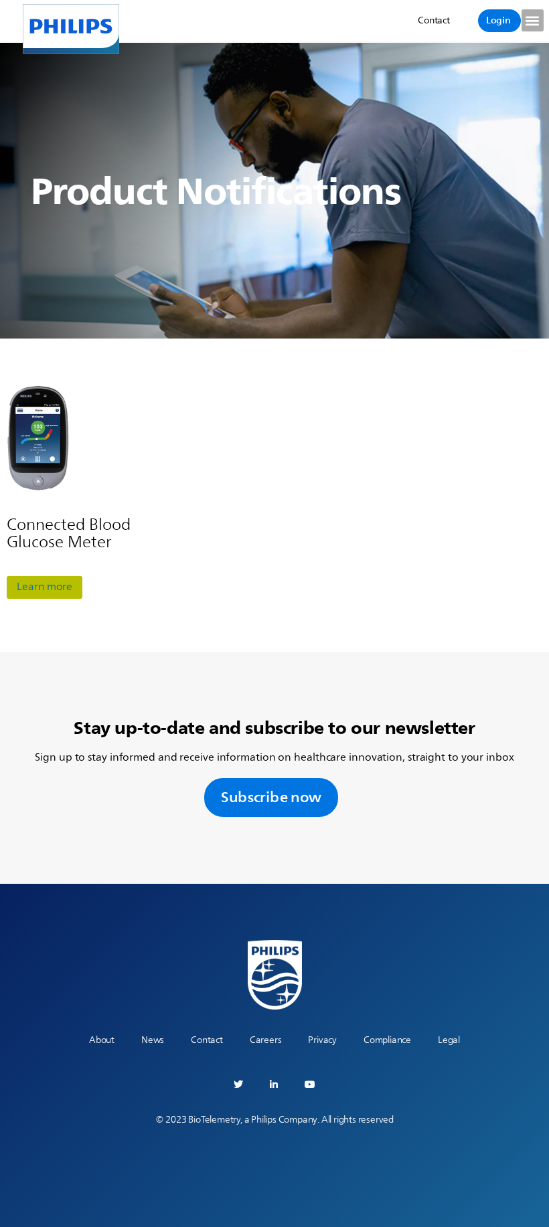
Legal (449, 1040)
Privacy (322, 1040)
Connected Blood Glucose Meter (69, 533)
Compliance (387, 1040)
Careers (266, 1040)
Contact (207, 1040)
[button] (533, 20)
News (152, 1040)
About (101, 1040)
